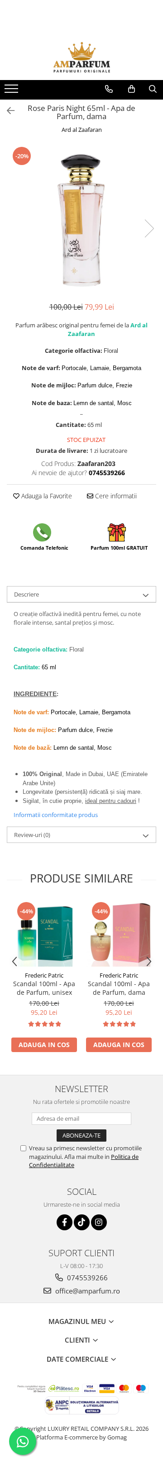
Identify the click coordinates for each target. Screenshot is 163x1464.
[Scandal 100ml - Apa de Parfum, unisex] (44, 934)
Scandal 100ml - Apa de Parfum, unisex (44, 988)
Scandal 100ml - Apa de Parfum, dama (119, 988)
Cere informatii (115, 495)
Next (149, 228)
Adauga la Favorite (45, 495)
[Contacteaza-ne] (109, 89)
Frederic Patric (44, 975)
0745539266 (86, 1277)
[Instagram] (99, 1222)
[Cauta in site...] (153, 89)
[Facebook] (64, 1222)
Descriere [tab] (26, 594)
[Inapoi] (7, 111)
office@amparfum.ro (86, 1290)
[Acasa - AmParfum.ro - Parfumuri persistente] (81, 57)
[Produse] (12, 91)
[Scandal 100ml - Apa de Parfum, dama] (119, 934)
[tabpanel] (81, 219)
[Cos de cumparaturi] (131, 89)
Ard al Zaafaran (82, 129)
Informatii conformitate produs (56, 815)
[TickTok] (82, 1222)
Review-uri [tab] (32, 835)
